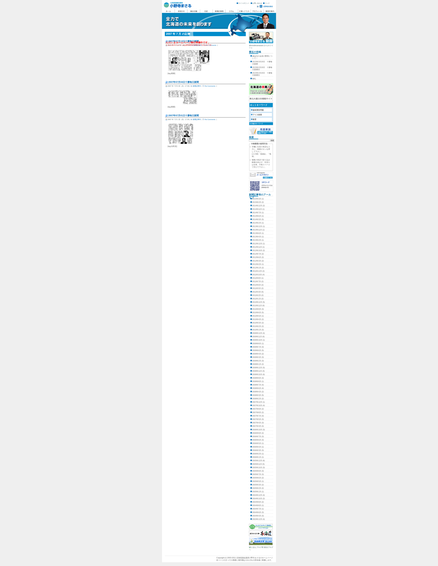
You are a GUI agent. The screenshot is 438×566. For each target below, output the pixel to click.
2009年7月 (256, 347)
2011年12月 (257, 271)
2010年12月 (257, 302)
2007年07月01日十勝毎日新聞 (183, 115)
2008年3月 (256, 395)
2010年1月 (256, 330)
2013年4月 (256, 237)
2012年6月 (256, 257)
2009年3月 (256, 357)
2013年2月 (256, 240)
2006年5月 (256, 443)
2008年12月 (257, 368)
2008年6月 (256, 388)
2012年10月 (257, 250)
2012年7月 (256, 254)
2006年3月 (256, 450)
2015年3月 (256, 199)
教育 (254, 119)
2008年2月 (256, 399)
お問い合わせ (257, 3)
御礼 (254, 79)
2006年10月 (257, 430)
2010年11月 (257, 305)
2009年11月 (257, 337)
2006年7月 (256, 436)
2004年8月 (256, 505)
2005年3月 (256, 485)
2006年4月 (256, 447)
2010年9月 (256, 309)
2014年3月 (256, 219)
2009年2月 (256, 361)
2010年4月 (256, 319)
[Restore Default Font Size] (268, 7)
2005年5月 (256, 481)
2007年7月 (256, 416)
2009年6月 (256, 350)
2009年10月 (257, 340)
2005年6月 (256, 478)
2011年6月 (256, 285)
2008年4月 (256, 392)
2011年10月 (257, 275)
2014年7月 (256, 213)
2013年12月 (257, 226)
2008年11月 (257, 371)
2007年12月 (257, 402)
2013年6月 (256, 233)
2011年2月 (256, 295)
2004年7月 (256, 509)
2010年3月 (256, 323)
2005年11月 (257, 464)
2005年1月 (256, 492)
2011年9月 (256, 278)
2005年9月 (256, 471)
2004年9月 (256, 502)
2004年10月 (257, 498)
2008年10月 (257, 374)
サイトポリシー (244, 3)
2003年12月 (257, 519)
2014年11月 (257, 209)
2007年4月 (256, 423)
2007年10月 (257, 405)
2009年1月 (256, 364)
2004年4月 (256, 516)
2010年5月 (256, 316)
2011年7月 (256, 281)
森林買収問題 (258, 110)
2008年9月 (256, 378)
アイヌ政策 (257, 115)
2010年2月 (256, 326)
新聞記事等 (197, 86)
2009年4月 (256, 354)
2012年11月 (257, 247)
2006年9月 (256, 433)
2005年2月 (256, 488)
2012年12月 (257, 244)
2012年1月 (256, 268)
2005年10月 (257, 467)
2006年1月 (256, 457)
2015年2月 (256, 202)
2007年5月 (256, 419)
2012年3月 (256, 261)
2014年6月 (256, 216)
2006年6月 (256, 440)
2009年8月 (256, 343)
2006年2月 (256, 454)
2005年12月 (257, 461)
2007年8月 (256, 412)
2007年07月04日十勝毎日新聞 (183, 82)
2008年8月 (256, 381)
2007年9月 (256, 409)
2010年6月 (256, 312)
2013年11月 (257, 230)
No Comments (210, 86)
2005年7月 (256, 474)
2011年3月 (256, 292)
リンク (267, 3)
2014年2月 (256, 223)
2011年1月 (256, 299)
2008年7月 (256, 385)
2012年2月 (256, 264)
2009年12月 (257, 333)
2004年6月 (256, 512)
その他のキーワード (256, 123)
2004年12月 (257, 495)
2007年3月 (256, 426)
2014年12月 (257, 206)
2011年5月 (256, 288)
